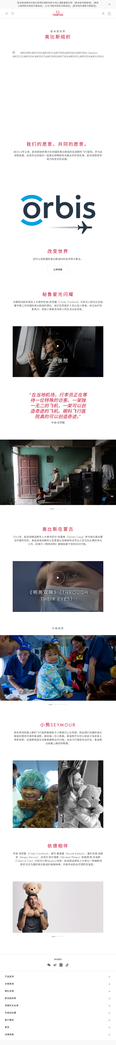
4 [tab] (62, 509)
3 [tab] (59, 509)
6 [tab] (66, 704)
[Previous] (19, 907)
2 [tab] (56, 509)
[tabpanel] (58, 907)
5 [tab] (65, 509)
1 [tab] (52, 509)
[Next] (97, 907)
